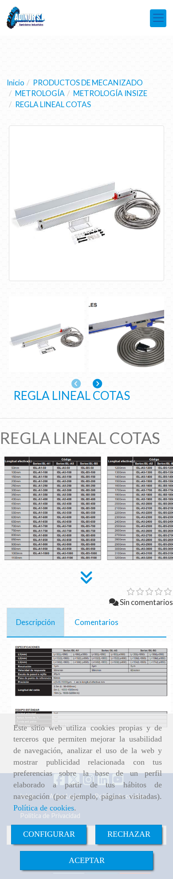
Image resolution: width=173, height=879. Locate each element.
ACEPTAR (87, 860)
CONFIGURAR (49, 834)
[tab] (35, 622)
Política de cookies (43, 807)
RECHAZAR (128, 834)
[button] (97, 384)
